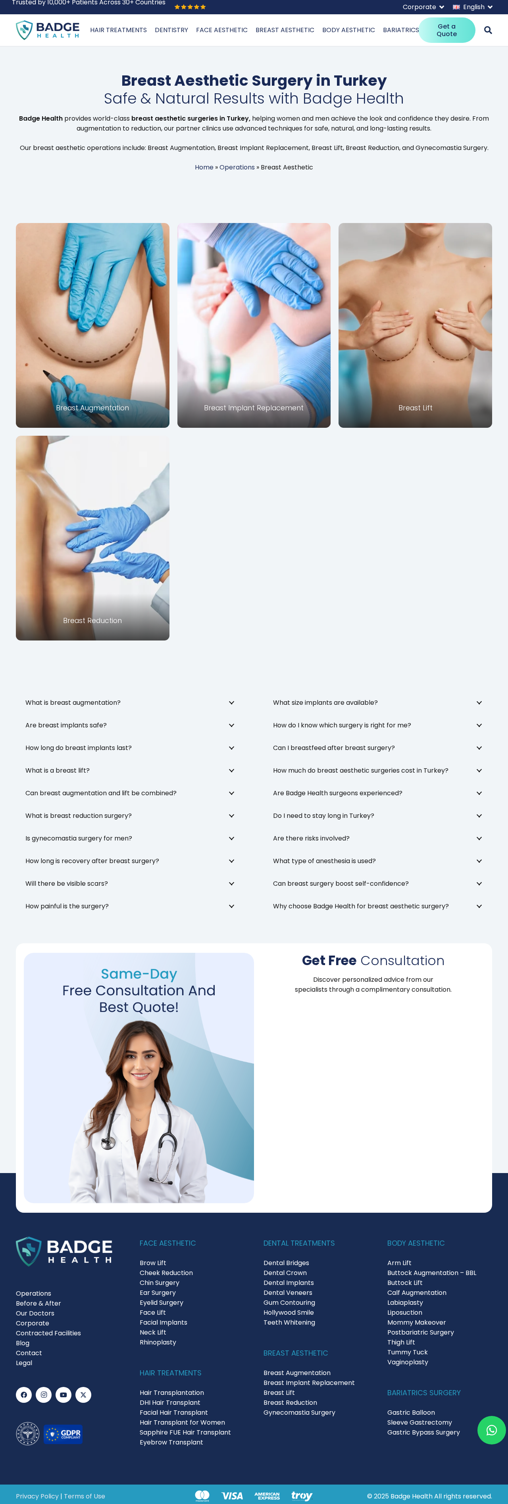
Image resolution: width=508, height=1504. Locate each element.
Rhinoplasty (158, 1342)
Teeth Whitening (289, 1322)
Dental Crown (285, 1272)
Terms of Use (84, 1496)
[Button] (491, 1430)
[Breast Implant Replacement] (254, 325)
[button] (423, 7)
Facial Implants (163, 1322)
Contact (29, 1353)
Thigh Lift (401, 1342)
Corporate (32, 1323)
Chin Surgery (159, 1282)
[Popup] (488, 30)
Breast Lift (279, 1392)
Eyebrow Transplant (171, 1442)
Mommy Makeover (416, 1322)
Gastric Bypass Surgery (423, 1432)
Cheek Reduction (166, 1272)
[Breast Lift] (415, 325)
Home (204, 167)
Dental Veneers (288, 1292)
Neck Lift (153, 1332)
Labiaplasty (405, 1302)
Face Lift (153, 1312)
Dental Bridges (286, 1262)
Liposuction (404, 1312)
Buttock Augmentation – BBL (431, 1272)
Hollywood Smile (289, 1312)
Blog (22, 1343)
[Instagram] (44, 1395)
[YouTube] (63, 1395)
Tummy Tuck (407, 1352)
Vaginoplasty (407, 1362)
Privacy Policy (37, 1496)
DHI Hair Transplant (170, 1402)
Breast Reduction (290, 1402)
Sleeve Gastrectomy (419, 1422)
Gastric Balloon (411, 1412)
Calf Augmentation (416, 1292)
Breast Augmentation (297, 1372)
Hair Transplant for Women (182, 1422)
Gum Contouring (289, 1302)
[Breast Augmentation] (92, 325)
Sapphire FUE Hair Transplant (185, 1432)
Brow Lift (153, 1262)
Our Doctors (35, 1313)
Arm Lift (399, 1262)
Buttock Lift (405, 1282)
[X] (83, 1395)
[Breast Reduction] (92, 538)
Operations (237, 167)
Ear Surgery (158, 1292)
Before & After (38, 1303)
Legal (24, 1362)
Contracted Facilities (48, 1333)
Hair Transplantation (172, 1392)
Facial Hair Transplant (174, 1412)
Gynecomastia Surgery (299, 1412)
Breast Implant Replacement (309, 1382)
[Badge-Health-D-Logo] (47, 30)
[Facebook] (24, 1395)
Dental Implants (289, 1282)
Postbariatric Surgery (420, 1332)
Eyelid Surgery (161, 1302)
